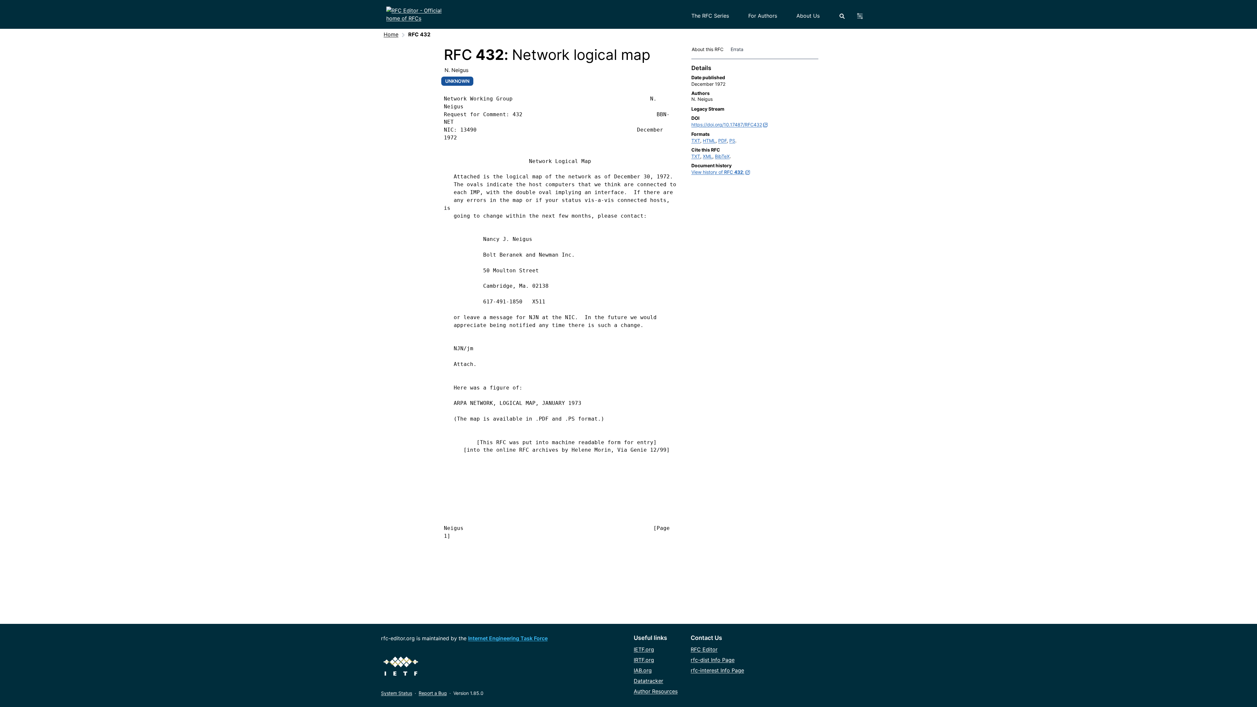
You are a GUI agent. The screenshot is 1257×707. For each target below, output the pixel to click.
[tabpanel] (754, 121)
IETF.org (644, 649)
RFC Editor (704, 649)
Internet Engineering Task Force (508, 638)
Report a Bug (433, 693)
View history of (717, 172)
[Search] (842, 16)
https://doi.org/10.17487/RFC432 (726, 124)
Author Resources (656, 691)
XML (707, 156)
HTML (709, 140)
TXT (695, 140)
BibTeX (722, 156)
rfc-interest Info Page (717, 670)
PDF (722, 140)
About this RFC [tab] (707, 49)
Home (391, 34)
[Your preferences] (863, 16)
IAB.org (643, 670)
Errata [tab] (738, 49)
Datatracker (648, 681)
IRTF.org (644, 660)
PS (732, 140)
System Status (396, 693)
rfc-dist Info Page (713, 660)
